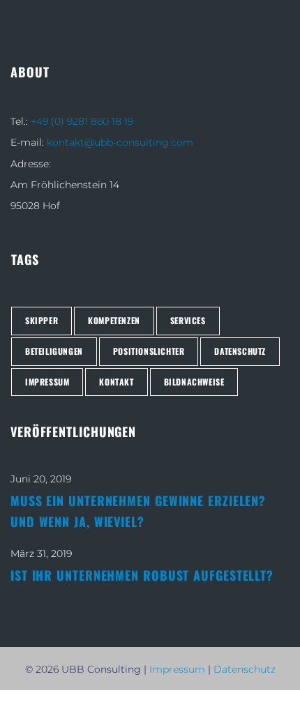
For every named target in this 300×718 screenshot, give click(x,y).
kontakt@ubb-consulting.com (120, 142)
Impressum (177, 669)
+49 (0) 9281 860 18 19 (82, 121)
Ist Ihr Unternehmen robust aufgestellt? (141, 575)
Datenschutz (244, 669)
